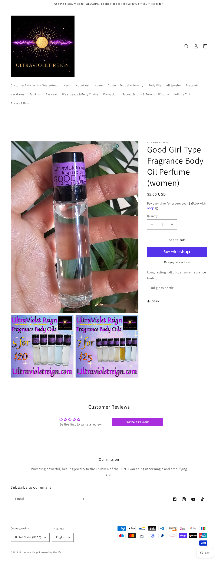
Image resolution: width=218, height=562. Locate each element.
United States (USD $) (28, 537)
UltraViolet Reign (29, 552)
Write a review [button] (137, 422)
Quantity (152, 216)
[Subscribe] (82, 499)
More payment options (177, 262)
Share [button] (156, 301)
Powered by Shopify (50, 552)
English (60, 537)
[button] (186, 46)
